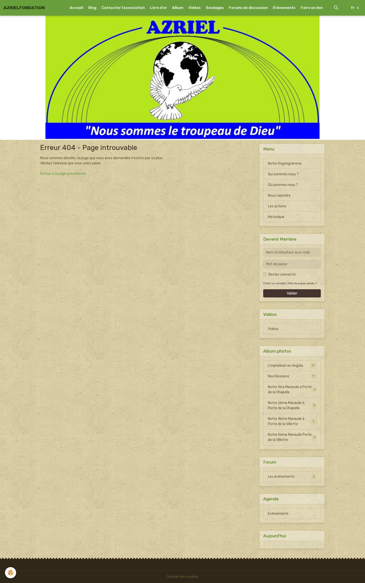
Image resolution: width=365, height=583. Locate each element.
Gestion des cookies (183, 577)
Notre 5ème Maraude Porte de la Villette (292, 437)
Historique (276, 217)
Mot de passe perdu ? (302, 283)
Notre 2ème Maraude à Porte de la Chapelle (292, 405)
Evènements (278, 513)
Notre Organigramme (285, 163)
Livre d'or (158, 8)
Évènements (284, 8)
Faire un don (312, 8)
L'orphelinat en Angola (291, 366)
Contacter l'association (123, 8)
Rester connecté (282, 274)
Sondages (215, 8)
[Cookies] (10, 572)
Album (177, 8)
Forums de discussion (248, 8)
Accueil (76, 8)
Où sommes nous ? (283, 185)
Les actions (277, 206)
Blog (92, 8)
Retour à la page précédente (63, 174)
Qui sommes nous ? (283, 174)
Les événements (291, 476)
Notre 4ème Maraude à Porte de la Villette (292, 421)
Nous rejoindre (279, 195)
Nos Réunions (291, 376)
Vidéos (194, 8)
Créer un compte (274, 283)
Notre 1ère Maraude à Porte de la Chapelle (291, 389)
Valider (292, 293)
